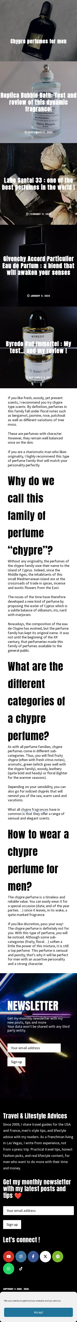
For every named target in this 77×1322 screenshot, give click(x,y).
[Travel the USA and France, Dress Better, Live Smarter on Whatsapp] (8, 1268)
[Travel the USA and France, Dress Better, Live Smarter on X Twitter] (45, 1256)
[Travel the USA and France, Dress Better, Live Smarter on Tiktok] (20, 1268)
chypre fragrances (34, 809)
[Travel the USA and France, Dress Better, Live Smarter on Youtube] (8, 1256)
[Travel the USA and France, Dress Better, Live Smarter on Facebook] (33, 1256)
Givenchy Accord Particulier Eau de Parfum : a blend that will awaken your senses (38, 265)
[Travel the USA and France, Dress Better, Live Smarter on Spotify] (57, 1256)
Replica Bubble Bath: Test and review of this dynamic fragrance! (39, 102)
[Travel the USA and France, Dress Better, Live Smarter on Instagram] (20, 1256)
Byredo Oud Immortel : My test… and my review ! (38, 347)
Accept (38, 1312)
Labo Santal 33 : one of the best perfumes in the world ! (38, 183)
